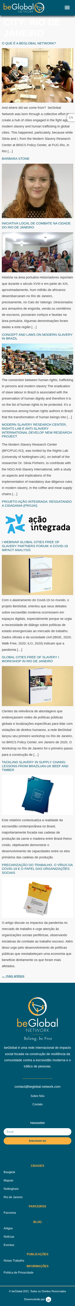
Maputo (8, 1180)
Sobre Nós (37, 1096)
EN (71, 117)
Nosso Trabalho (14, 1260)
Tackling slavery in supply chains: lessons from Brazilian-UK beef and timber (35, 766)
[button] (67, 8)
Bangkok (9, 1172)
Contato (37, 1104)
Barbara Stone (15, 158)
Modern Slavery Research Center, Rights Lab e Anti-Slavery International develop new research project (37, 430)
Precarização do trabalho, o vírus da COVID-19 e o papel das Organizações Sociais (37, 869)
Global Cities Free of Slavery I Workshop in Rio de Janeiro (30, 659)
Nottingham (11, 1188)
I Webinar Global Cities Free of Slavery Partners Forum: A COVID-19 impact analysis (35, 546)
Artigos (8, 1228)
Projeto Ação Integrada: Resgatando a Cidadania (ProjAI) (37, 503)
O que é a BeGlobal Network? (29, 43)
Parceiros (10, 1212)
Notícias (9, 1236)
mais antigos (13, 976)
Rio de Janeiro (13, 1197)
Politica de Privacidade (18, 1272)
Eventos (9, 1245)
